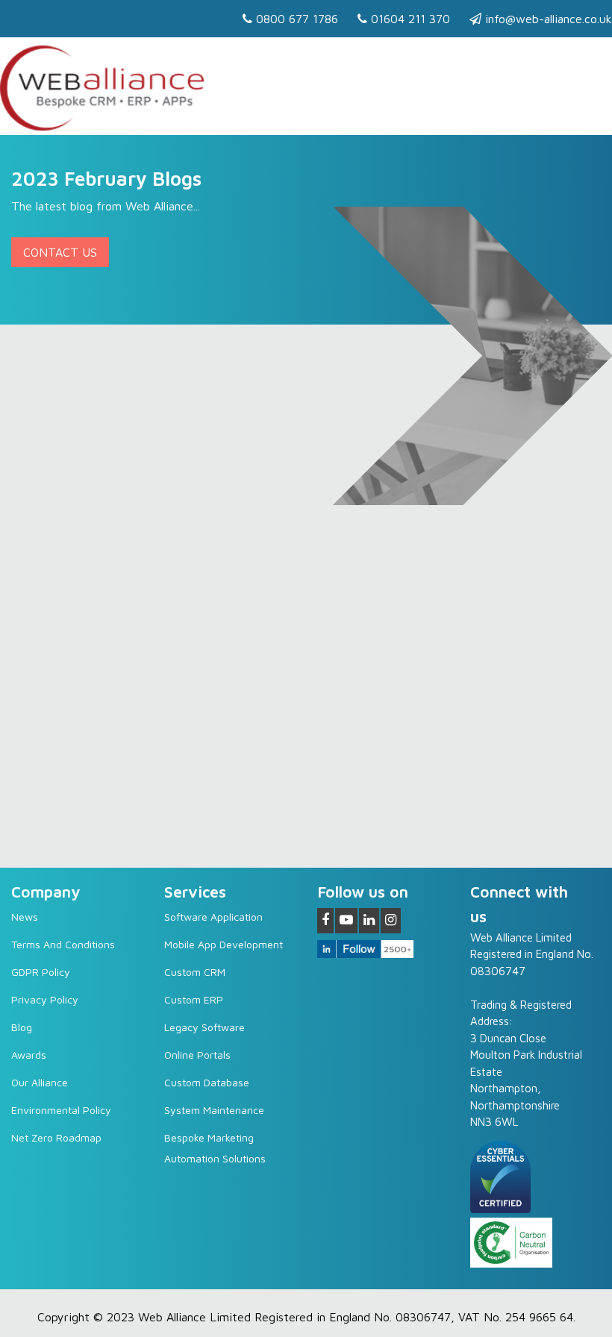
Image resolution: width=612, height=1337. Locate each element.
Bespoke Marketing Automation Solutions (215, 1148)
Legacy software (204, 1027)
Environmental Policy (61, 1109)
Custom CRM (194, 971)
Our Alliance (39, 1082)
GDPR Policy (40, 971)
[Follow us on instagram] (391, 920)
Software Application (213, 916)
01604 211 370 (408, 18)
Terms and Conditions (63, 944)
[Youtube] (346, 920)
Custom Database (206, 1082)
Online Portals (197, 1054)
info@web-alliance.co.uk (546, 18)
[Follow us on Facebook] (325, 920)
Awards (28, 1054)
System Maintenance (214, 1109)
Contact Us (60, 252)
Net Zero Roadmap (56, 1137)
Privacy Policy (44, 999)
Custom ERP (193, 999)
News (24, 916)
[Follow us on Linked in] (369, 920)
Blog (21, 1027)
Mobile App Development (223, 944)
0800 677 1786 (295, 18)
